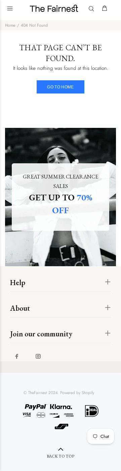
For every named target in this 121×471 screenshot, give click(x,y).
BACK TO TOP (60, 456)
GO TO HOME (60, 87)
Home (10, 25)
